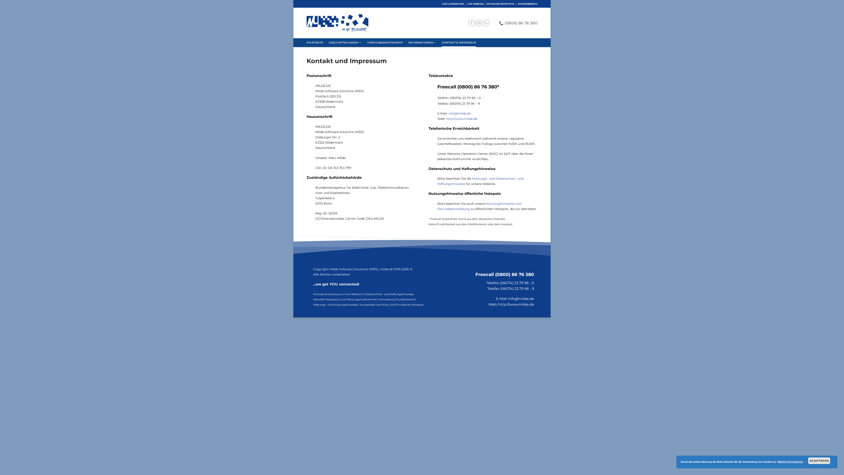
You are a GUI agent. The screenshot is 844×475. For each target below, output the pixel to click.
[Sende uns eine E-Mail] (478, 23)
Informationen (420, 42)
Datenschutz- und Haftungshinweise (389, 294)
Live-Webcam (354, 294)
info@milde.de (459, 113)
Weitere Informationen (790, 461)
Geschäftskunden (343, 42)
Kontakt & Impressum (459, 42)
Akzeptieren (819, 461)
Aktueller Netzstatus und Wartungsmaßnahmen (345, 299)
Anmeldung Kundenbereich (397, 299)
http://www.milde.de (461, 119)
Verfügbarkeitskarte (384, 42)
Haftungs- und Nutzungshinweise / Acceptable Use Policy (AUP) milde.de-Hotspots (368, 304)
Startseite (315, 42)
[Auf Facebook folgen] (471, 23)
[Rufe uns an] (486, 23)
